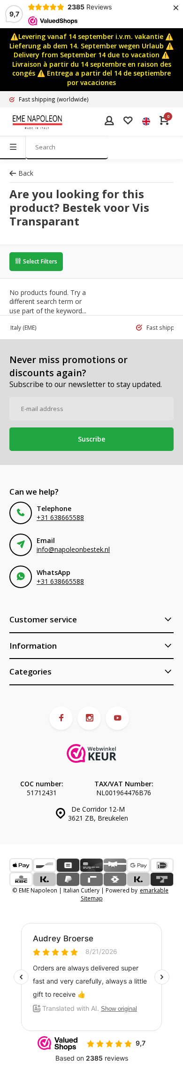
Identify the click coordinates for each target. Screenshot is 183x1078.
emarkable (154, 890)
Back (25, 173)
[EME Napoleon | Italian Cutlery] (37, 122)
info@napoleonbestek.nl (73, 549)
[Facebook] (61, 718)
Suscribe (91, 438)
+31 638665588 (60, 517)
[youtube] (117, 718)
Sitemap (92, 898)
